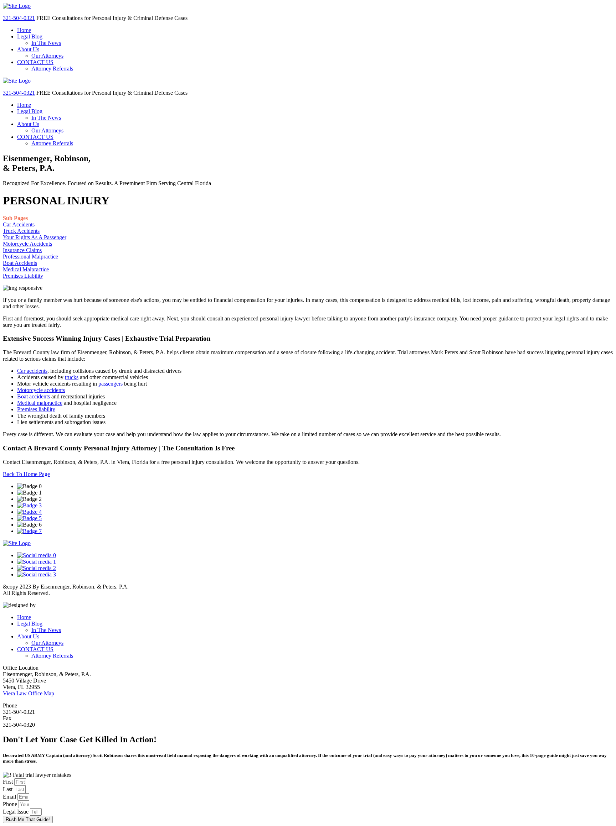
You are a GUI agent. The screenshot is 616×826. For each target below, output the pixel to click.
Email (10, 797)
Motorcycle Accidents (27, 244)
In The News (46, 43)
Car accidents (32, 371)
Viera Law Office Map (28, 693)
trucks (71, 377)
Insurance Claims (22, 250)
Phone (11, 804)
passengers (110, 384)
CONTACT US (35, 62)
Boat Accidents (20, 263)
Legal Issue (16, 812)
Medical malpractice (39, 403)
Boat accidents (33, 396)
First (8, 782)
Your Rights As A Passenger (34, 237)
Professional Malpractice (30, 256)
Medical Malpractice (26, 269)
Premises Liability (23, 276)
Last (8, 789)
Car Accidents (19, 224)
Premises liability (36, 409)
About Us (28, 49)
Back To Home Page (26, 474)
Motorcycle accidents (41, 390)
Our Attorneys (47, 56)
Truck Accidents (21, 231)
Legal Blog (29, 36)
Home (24, 30)
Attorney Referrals (52, 69)
